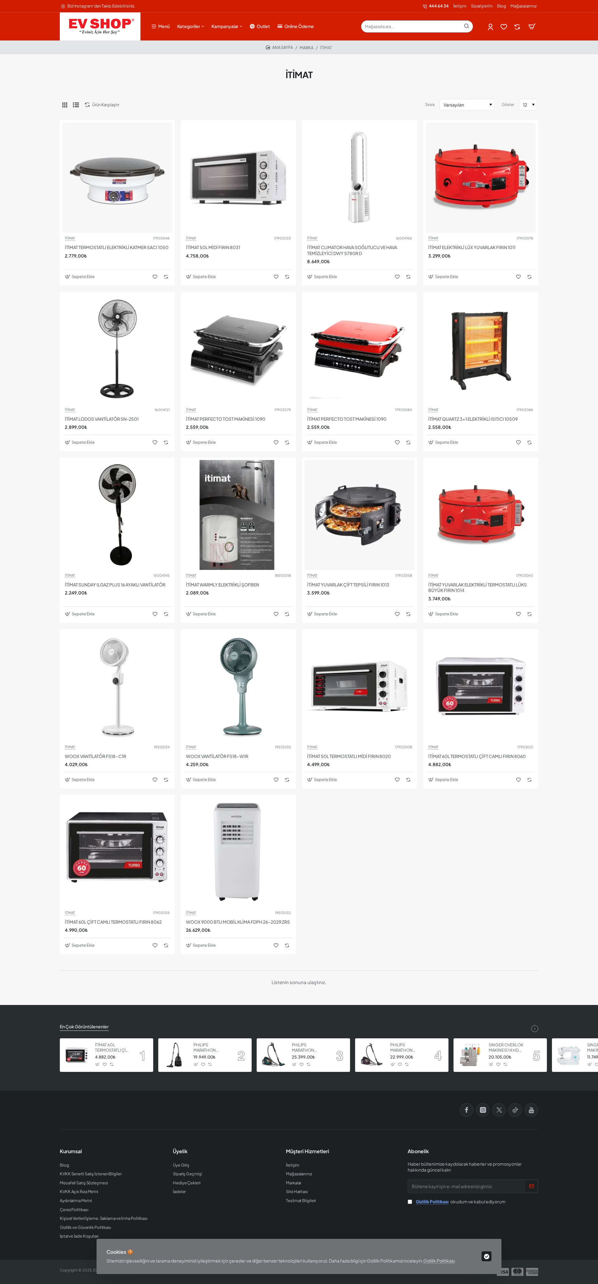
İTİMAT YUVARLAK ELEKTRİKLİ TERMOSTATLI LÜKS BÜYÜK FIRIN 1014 (477, 587)
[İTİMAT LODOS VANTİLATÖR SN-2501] (117, 349)
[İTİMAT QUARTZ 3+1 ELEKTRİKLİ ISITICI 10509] (481, 349)
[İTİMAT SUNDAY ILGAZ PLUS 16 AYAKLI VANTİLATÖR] (117, 515)
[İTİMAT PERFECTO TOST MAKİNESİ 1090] (238, 349)
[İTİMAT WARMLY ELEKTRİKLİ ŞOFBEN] (238, 515)
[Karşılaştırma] (517, 26)
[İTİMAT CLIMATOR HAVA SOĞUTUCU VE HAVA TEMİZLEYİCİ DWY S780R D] (360, 178)
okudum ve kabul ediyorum (460, 1201)
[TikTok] (515, 1110)
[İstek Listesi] (504, 26)
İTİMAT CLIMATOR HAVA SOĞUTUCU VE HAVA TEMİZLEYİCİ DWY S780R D (352, 250)
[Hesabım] (491, 26)
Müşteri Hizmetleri (307, 1151)
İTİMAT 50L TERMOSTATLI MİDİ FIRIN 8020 (349, 756)
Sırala (430, 104)
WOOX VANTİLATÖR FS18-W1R (217, 756)
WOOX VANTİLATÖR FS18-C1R (95, 756)
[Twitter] (499, 1110)
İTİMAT (70, 238)
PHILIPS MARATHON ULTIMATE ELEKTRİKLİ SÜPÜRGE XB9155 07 (407, 1047)
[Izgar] (65, 105)
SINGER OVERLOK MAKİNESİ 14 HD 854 (506, 1047)
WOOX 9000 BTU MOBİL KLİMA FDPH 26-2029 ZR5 (238, 922)
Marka (306, 47)
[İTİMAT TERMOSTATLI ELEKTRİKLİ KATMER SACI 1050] (117, 178)
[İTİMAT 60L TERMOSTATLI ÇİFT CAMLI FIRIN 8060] (481, 686)
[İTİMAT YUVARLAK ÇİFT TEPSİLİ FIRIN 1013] (360, 515)
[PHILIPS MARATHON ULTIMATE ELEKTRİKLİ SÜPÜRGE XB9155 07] (372, 1055)
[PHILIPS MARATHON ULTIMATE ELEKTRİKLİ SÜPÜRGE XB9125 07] (175, 1055)
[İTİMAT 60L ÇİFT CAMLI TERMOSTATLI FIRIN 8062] (117, 852)
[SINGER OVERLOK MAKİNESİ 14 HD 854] (470, 1055)
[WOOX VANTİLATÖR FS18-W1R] (238, 686)
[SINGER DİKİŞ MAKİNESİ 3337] (569, 1055)
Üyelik (180, 1151)
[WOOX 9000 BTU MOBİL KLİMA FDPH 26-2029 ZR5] (238, 852)
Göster (508, 104)
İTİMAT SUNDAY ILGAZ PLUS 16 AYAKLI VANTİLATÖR (115, 584)
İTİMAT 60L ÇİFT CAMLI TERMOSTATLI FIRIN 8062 (113, 922)
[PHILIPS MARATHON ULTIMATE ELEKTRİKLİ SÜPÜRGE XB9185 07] (273, 1055)
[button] (80, 276)
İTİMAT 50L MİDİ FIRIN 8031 (213, 247)
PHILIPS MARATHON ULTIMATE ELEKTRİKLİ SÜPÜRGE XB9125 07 (210, 1047)
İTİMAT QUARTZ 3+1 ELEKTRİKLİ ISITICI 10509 (473, 419)
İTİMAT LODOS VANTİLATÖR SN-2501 (102, 419)
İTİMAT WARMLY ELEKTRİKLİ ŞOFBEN (222, 584)
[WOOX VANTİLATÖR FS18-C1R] (117, 686)
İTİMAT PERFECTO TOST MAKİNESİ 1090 (225, 419)
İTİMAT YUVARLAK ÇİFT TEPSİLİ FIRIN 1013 (348, 584)
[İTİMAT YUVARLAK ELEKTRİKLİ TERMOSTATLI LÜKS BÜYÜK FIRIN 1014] (481, 515)
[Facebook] (466, 1110)
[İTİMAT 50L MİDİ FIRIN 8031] (238, 178)
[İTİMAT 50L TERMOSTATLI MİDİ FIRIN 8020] (360, 686)
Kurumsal (71, 1151)
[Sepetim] (532, 26)
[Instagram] (483, 1110)
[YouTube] (531, 1110)
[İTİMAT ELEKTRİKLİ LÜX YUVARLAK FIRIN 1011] (481, 178)
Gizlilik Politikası (439, 1260)
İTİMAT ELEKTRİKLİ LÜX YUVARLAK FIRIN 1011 (471, 247)
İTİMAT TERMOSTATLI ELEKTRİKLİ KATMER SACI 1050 (116, 247)
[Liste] (76, 105)
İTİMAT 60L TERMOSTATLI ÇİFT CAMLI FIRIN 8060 (477, 756)
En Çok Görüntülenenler (84, 1026)
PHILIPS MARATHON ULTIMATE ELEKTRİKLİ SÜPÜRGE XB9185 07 (309, 1047)
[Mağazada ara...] (466, 26)
